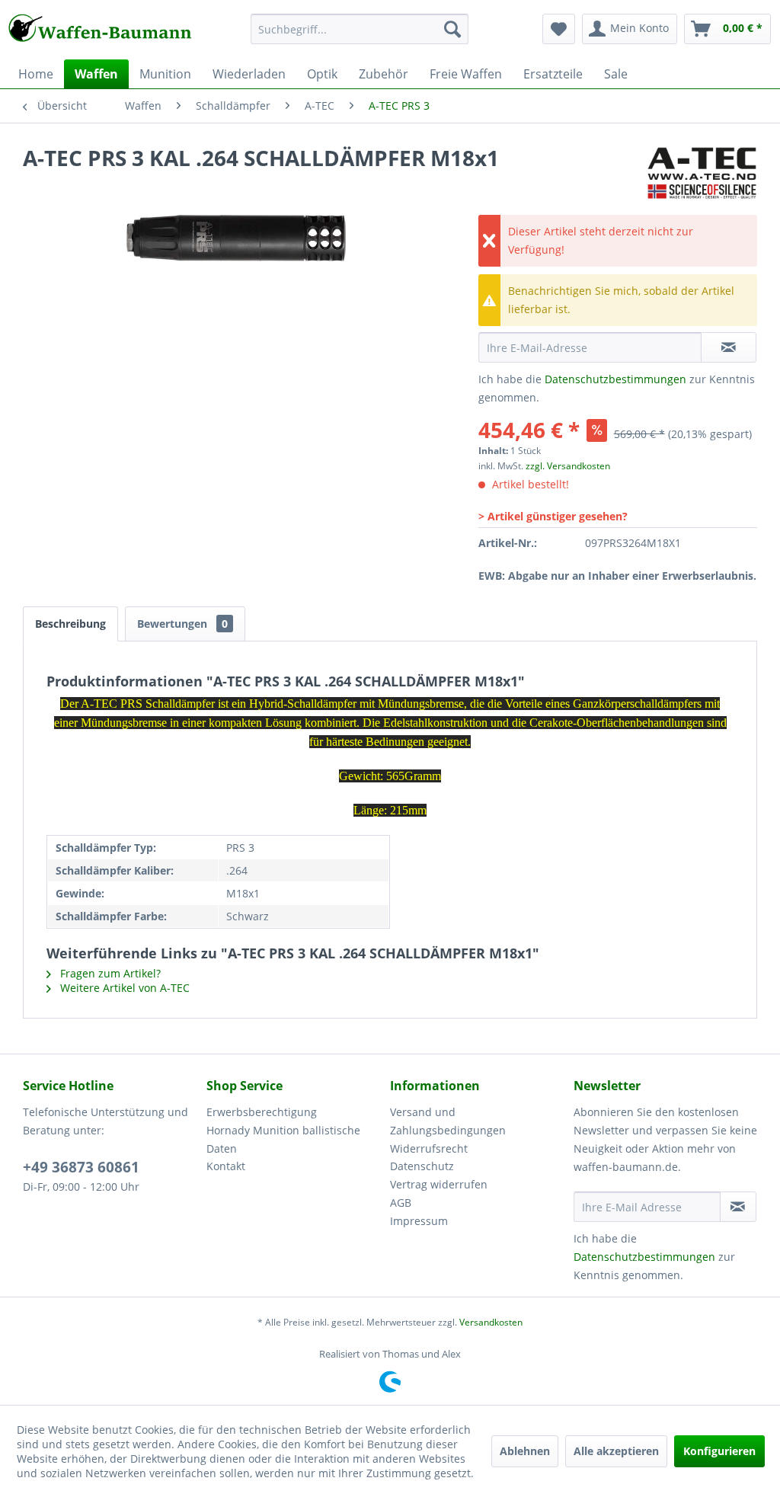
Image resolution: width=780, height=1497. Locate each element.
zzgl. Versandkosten (568, 465)
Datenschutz (422, 1166)
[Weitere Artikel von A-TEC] (702, 173)
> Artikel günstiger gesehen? (553, 516)
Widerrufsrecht (429, 1148)
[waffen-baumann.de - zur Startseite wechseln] (100, 33)
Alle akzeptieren (616, 1451)
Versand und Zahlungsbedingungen (448, 1121)
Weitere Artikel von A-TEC (123, 987)
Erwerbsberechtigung (261, 1112)
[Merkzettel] (558, 29)
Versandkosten (491, 1322)
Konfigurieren (719, 1451)
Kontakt (225, 1166)
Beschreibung (70, 623)
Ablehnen (525, 1451)
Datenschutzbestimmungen (615, 379)
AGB (400, 1202)
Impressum (419, 1221)
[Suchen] (452, 29)
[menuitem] (360, 36)
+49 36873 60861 (81, 1167)
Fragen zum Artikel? (109, 973)
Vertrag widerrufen (439, 1184)
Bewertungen (182, 623)
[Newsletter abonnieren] (738, 1207)
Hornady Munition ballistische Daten (283, 1139)
